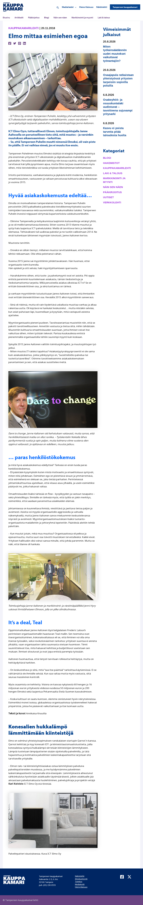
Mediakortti (79, 884)
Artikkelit (19, 17)
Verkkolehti (112, 202)
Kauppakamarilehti (23, 28)
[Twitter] (14, 43)
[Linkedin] (24, 43)
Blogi (46, 17)
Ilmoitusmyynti (81, 879)
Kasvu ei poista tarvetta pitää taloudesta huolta (114, 132)
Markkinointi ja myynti (82, 17)
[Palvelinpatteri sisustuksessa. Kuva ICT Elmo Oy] (52, 820)
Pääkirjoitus (34, 17)
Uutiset (108, 197)
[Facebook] (9, 43)
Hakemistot (111, 163)
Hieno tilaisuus (86, 7)
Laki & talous (104, 17)
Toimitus (78, 881)
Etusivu (6, 17)
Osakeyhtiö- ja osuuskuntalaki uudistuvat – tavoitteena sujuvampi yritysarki (118, 107)
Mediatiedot (68, 7)
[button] (58, 7)
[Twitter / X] (129, 877)
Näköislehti (101, 7)
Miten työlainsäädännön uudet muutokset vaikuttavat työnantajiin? (115, 53)
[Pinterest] (19, 43)
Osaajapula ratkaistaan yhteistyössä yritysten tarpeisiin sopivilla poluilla (118, 80)
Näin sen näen (60, 17)
